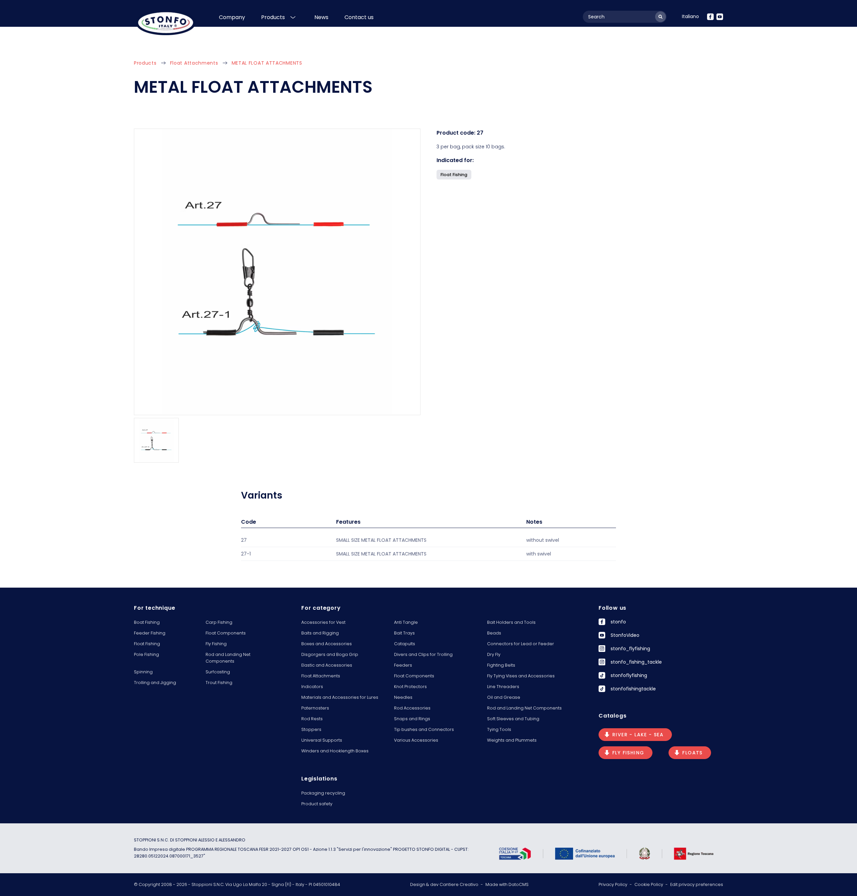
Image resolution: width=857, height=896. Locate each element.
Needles (403, 697)
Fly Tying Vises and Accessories (521, 676)
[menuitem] (690, 16)
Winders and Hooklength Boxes (335, 751)
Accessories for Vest (323, 622)
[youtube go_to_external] (719, 16)
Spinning (143, 672)
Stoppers (311, 729)
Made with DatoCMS (507, 884)
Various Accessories (416, 740)
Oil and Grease (503, 697)
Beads (494, 633)
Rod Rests (312, 719)
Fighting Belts (501, 665)
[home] (166, 22)
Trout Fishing (219, 682)
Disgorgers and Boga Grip (329, 654)
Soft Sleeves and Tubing (513, 719)
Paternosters (315, 708)
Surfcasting (218, 672)
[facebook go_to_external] (710, 16)
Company (232, 17)
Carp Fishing (219, 622)
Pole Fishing (146, 654)
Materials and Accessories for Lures (339, 697)
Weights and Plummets (512, 740)
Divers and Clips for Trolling (423, 654)
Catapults (404, 644)
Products (273, 17)
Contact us (359, 17)
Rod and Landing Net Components (228, 658)
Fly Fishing (216, 644)
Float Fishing (147, 644)
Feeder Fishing (149, 633)
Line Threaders (503, 686)
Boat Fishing (147, 622)
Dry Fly (493, 654)
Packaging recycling (323, 793)
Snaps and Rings (412, 719)
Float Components (226, 633)
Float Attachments (194, 63)
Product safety (316, 804)
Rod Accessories (412, 708)
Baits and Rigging (320, 633)
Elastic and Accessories (326, 665)
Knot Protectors (410, 686)
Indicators (312, 686)
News (321, 17)
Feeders (403, 665)
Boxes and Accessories (326, 644)
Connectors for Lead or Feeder (520, 644)
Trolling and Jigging (155, 682)
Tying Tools (499, 729)
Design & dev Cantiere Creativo (444, 884)
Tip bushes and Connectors (424, 729)
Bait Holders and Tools (511, 622)
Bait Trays (404, 633)
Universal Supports (321, 740)
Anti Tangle (406, 622)
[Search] (660, 16)
